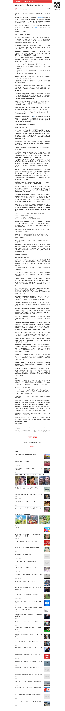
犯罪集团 (41, 17)
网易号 (19, 1)
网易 (15, 1)
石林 (34, 116)
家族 (36, 27)
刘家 (38, 17)
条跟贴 (32, 446)
